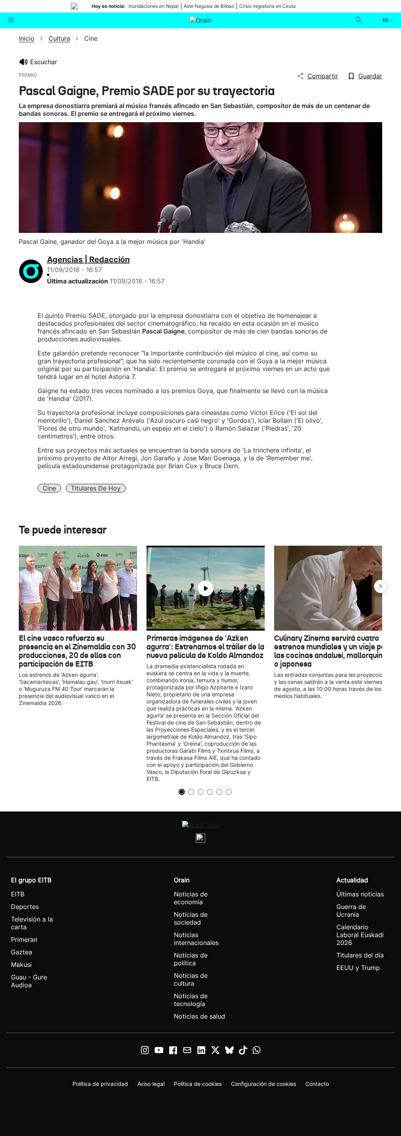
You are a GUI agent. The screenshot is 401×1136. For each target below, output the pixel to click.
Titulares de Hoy (96, 488)
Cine (49, 488)
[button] (380, 586)
